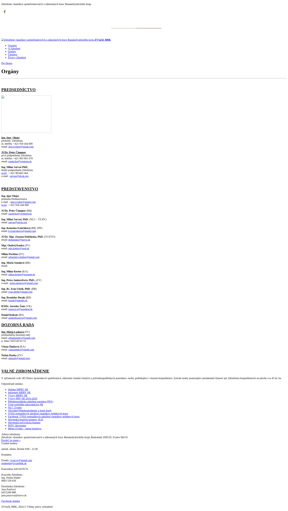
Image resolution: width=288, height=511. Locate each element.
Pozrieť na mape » (11, 440)
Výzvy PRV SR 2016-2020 (22, 398)
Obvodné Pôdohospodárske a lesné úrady (30, 410)
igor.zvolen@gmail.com (21, 146)
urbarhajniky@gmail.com (21, 337)
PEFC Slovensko (17, 425)
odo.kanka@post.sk (18, 248)
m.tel (3, 173)
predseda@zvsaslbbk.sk (13, 463)
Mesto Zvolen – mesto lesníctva (24, 428)
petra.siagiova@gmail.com (24, 283)
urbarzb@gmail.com (19, 358)
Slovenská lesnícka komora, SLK (25, 419)
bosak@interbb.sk (17, 300)
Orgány (12, 51)
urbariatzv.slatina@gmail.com (24, 257)
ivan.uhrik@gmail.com (20, 291)
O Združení (14, 48)
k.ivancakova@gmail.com (22, 231)
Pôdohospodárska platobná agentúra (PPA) (30, 401)
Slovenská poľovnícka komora (24, 422)
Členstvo (12, 54)
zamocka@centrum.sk (20, 161)
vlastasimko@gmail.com (21, 349)
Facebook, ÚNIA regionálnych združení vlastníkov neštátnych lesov (44, 416)
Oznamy (12, 45)
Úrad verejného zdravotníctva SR (25, 404)
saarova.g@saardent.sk (20, 309)
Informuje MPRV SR (19, 392)
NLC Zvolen (15, 407)
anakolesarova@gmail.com (22, 317)
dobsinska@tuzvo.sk (19, 239)
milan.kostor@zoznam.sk (21, 274)
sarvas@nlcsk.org (19, 176)
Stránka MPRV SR (18, 389)
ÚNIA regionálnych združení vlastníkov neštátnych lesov (38, 413)
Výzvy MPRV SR (17, 395)
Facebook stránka (10, 501)
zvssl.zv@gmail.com (21, 460)
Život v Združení (17, 57)
